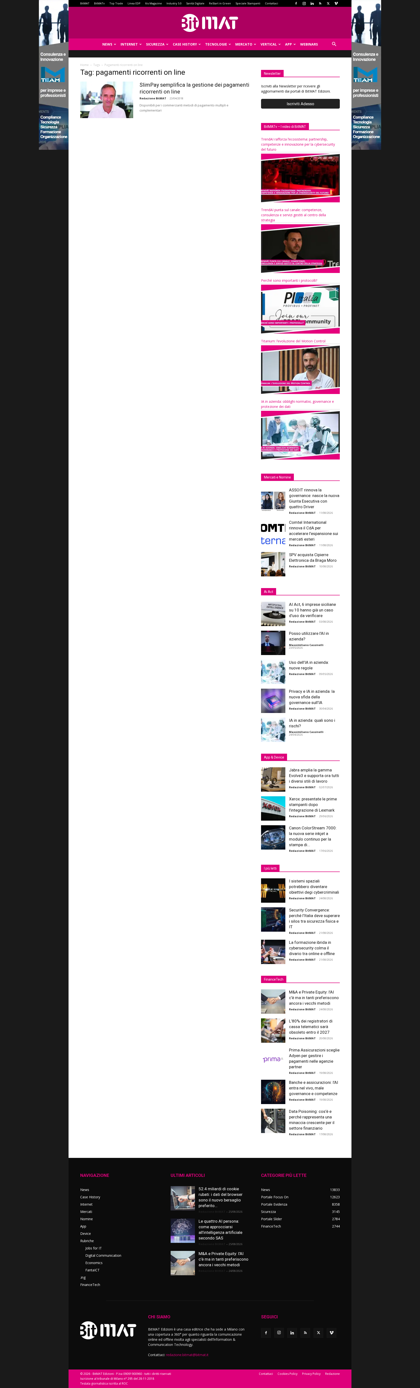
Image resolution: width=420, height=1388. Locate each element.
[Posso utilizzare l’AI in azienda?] (273, 643)
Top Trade (116, 3)
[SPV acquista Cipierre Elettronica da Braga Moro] (273, 564)
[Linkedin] (312, 3)
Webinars (309, 44)
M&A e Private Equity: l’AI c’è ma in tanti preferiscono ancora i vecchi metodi (314, 998)
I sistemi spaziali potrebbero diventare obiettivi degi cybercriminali (314, 887)
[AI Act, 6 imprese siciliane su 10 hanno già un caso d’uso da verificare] (273, 614)
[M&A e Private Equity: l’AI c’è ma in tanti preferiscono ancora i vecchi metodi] (273, 1001)
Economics (94, 1262)
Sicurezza (155, 44)
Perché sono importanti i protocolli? (289, 280)
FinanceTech (90, 1284)
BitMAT (84, 3)
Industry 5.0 (174, 3)
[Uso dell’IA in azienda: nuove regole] (273, 672)
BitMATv (99, 3)
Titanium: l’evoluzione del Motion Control (293, 341)
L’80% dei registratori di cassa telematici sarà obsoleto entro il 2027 (310, 1027)
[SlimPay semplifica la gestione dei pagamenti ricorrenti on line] (106, 100)
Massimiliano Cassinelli (306, 645)
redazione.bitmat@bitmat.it (187, 1354)
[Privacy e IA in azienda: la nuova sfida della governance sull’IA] (273, 701)
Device (85, 1233)
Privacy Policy (311, 1374)
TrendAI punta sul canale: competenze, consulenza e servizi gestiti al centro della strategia (293, 214)
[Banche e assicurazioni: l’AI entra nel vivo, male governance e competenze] (273, 1092)
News (107, 44)
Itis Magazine (153, 3)
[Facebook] (296, 3)
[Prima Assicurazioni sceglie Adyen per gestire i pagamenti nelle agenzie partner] (273, 1059)
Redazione (332, 1374)
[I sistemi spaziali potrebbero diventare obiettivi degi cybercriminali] (273, 890)
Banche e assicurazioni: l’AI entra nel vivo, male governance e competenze (313, 1088)
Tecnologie (216, 44)
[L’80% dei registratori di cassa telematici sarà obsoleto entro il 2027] (273, 1030)
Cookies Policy (288, 1374)
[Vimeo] (336, 3)
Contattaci (271, 3)
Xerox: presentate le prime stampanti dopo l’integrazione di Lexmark (313, 805)
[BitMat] (210, 23)
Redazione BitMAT (153, 98)
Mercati (86, 1211)
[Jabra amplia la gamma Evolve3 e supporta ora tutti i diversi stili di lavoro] (273, 779)
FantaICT (92, 1270)
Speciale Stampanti (248, 3)
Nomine (86, 1219)
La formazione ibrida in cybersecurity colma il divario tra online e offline (312, 948)
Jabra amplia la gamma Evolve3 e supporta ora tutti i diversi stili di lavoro (314, 776)
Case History (185, 44)
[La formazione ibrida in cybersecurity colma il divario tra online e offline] (273, 952)
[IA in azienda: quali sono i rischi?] (273, 730)
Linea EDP (134, 3)
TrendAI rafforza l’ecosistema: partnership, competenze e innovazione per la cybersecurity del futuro (298, 144)
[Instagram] (304, 3)
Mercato (243, 44)
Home (84, 65)
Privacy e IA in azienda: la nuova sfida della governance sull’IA (312, 697)
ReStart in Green (220, 3)
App (288, 44)
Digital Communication (103, 1255)
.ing (83, 1277)
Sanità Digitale (195, 3)
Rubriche (87, 1240)
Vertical (269, 44)
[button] (334, 44)
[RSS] (320, 3)
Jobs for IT (93, 1248)
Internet (129, 44)
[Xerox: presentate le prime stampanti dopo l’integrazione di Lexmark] (273, 808)
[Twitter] (328, 3)
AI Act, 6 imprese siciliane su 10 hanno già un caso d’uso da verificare (312, 610)
